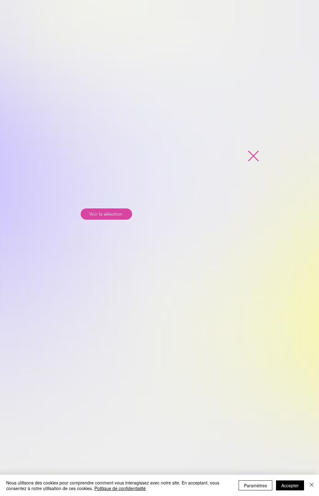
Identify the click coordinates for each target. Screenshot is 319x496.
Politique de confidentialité (120, 488)
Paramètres (255, 485)
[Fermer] (311, 485)
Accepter (290, 485)
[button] (253, 155)
